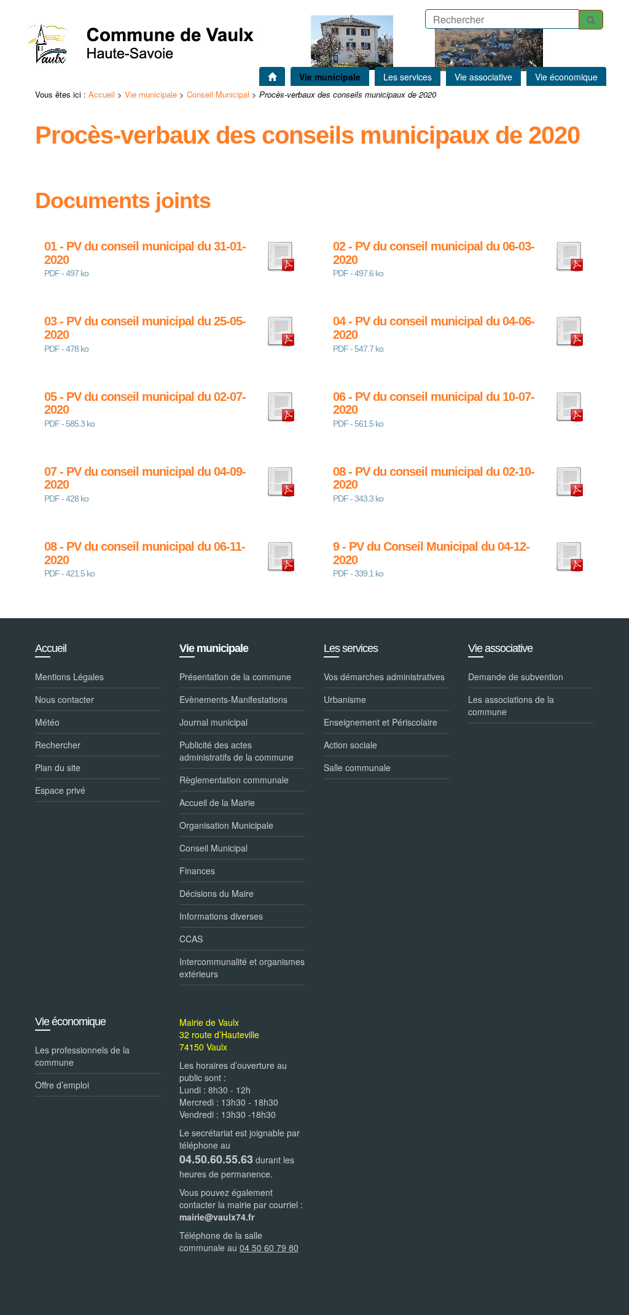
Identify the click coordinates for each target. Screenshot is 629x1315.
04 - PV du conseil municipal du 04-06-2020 (433, 328)
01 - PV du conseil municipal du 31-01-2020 (145, 253)
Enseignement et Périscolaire (380, 722)
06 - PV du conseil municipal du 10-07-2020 (433, 403)
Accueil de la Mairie (217, 802)
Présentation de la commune (235, 676)
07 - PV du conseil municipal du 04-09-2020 (145, 478)
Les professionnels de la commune (82, 1056)
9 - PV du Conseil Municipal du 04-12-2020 (431, 553)
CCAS (191, 939)
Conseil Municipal (218, 94)
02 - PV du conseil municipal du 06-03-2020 (433, 253)
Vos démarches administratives (384, 676)
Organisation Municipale (226, 825)
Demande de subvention (515, 676)
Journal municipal (213, 722)
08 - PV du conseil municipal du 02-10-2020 (433, 478)
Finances (197, 870)
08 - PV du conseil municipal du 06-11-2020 (144, 553)
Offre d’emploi (62, 1085)
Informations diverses (221, 916)
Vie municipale (151, 94)
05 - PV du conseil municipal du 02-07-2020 (145, 403)
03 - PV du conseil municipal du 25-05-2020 (145, 328)
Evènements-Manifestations (233, 699)
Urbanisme (345, 699)
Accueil (101, 94)
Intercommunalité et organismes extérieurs (242, 967)
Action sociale (350, 745)
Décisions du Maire (216, 893)
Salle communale (357, 767)
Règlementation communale (234, 780)
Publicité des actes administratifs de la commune (236, 751)
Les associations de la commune (511, 705)
